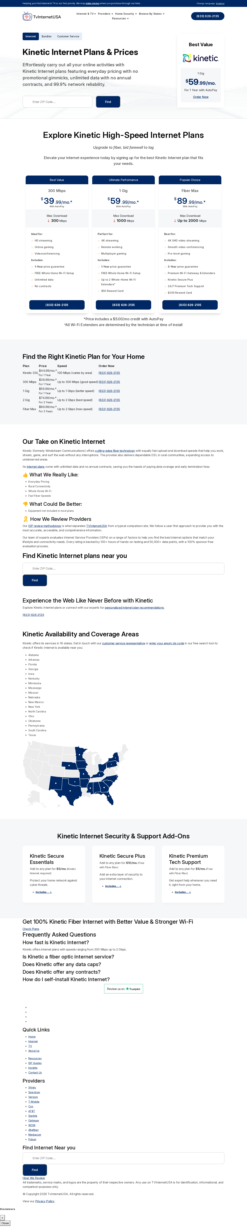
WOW (32, 1129)
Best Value (57, 184)
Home (32, 1040)
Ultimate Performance (123, 184)
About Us (34, 1054)
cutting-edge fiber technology (115, 455)
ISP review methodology (44, 530)
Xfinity (32, 1091)
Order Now (201, 101)
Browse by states (150, 13)
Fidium (32, 1143)
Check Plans (31, 933)
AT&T (31, 1115)
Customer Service (68, 36)
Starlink (32, 1119)
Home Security (125, 13)
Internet (30, 36)
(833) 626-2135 (208, 16)
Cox (30, 1110)
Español (220, 3)
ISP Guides (35, 1067)
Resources (119, 18)
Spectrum (34, 1096)
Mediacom (34, 1138)
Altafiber (33, 1134)
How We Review (34, 1182)
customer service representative (123, 647)
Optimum (33, 1124)
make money (92, 3)
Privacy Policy (44, 1205)
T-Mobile (34, 1105)
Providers (104, 13)
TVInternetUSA (96, 530)
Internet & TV (85, 13)
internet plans (36, 471)
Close (5, 1227)
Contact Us (35, 1076)
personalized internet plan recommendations (134, 612)
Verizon (33, 1101)
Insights (33, 1071)
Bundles (47, 36)
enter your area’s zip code (166, 647)
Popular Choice (190, 184)
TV (30, 1050)
